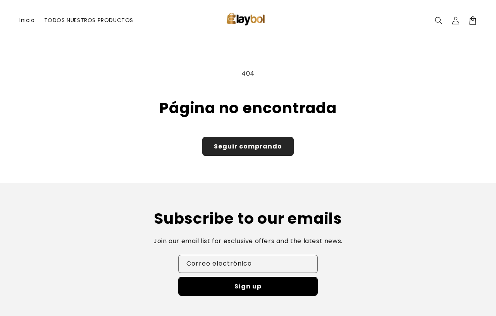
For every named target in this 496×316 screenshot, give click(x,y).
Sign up (248, 286)
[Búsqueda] (438, 20)
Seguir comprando (248, 146)
